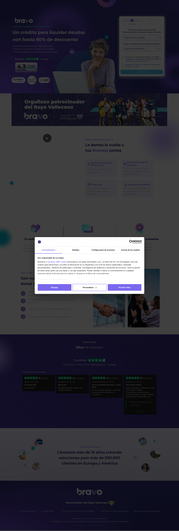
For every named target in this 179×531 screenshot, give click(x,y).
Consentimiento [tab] (48, 250)
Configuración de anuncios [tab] (103, 250)
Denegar (54, 287)
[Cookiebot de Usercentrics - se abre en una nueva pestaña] (131, 242)
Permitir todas (124, 287)
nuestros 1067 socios (57, 262)
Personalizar (88, 287)
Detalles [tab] (75, 250)
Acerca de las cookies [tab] (130, 250)
